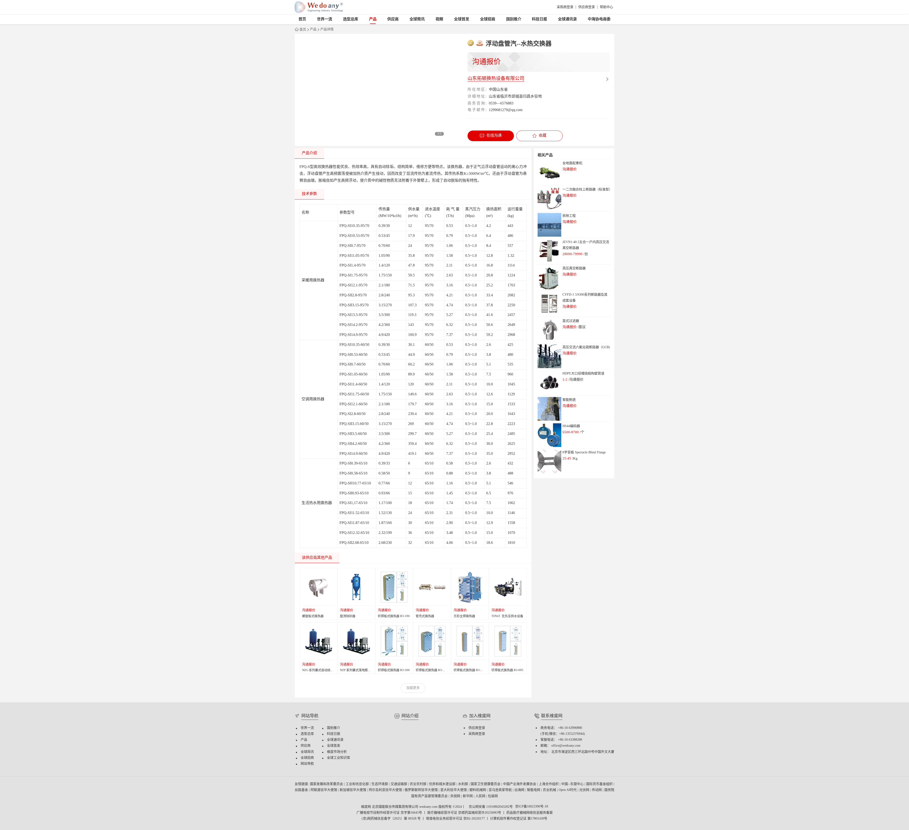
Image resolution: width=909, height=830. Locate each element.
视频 (439, 19)
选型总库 (350, 19)
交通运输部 (399, 784)
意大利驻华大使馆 (454, 790)
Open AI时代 (568, 790)
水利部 (463, 784)
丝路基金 (302, 790)
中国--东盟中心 (572, 784)
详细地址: (477, 97)
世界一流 (324, 19)
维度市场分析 (337, 752)
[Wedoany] (319, 7)
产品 (373, 19)
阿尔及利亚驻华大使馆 (386, 790)
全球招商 (487, 19)
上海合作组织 (549, 784)
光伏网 (584, 790)
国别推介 (513, 19)
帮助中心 (606, 7)
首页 (302, 19)
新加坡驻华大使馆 (353, 790)
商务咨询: (477, 103)
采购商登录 (565, 7)
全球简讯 (417, 19)
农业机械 (550, 790)
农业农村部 (418, 784)
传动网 (597, 790)
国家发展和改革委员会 (327, 784)
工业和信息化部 (358, 784)
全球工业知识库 (338, 758)
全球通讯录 (567, 19)
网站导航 (307, 764)
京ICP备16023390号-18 (531, 806)
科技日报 (539, 19)
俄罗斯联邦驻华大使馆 (422, 790)
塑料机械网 (478, 790)
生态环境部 (380, 784)
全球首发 (461, 19)
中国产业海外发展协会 (520, 784)
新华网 (468, 796)
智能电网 (534, 790)
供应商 (393, 19)
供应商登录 (586, 7)
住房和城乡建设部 (442, 784)
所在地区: (477, 90)
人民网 (480, 796)
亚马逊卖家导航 (501, 790)
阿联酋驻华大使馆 (324, 790)
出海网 (519, 790)
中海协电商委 (599, 19)
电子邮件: (477, 110)
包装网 (493, 796)
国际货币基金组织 (600, 784)
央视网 (455, 796)
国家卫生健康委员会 (486, 784)
